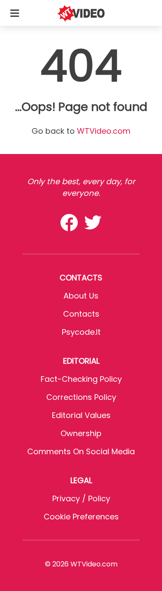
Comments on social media (81, 451)
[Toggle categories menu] (15, 13)
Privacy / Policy (81, 498)
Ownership (81, 433)
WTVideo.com (103, 131)
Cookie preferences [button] (81, 516)
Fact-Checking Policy (81, 379)
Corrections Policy (81, 397)
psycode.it (81, 332)
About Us (81, 295)
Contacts (81, 313)
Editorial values (81, 415)
